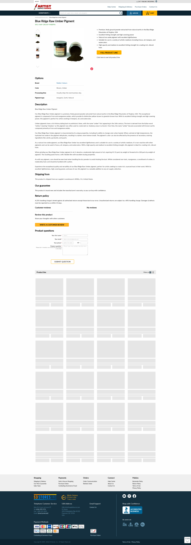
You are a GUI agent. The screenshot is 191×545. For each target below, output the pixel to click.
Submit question (62, 262)
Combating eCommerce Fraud (67, 486)
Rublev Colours (62, 83)
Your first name (56, 235)
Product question (55, 246)
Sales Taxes (37, 486)
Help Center (111, 7)
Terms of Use (136, 486)
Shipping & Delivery (125, 7)
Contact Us (153, 7)
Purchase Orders (141, 7)
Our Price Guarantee (40, 483)
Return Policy (137, 483)
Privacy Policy (137, 488)
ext (78, 242)
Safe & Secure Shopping (65, 481)
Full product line (109, 53)
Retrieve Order (87, 483)
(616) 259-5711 (41, 509)
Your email (58, 239)
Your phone (57, 243)
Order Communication (90, 481)
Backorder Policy (138, 481)
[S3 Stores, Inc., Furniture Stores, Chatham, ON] (132, 510)
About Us (111, 483)
